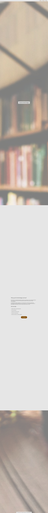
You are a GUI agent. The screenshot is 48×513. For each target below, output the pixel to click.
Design (46, 0)
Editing (43, 0)
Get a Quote (24, 317)
